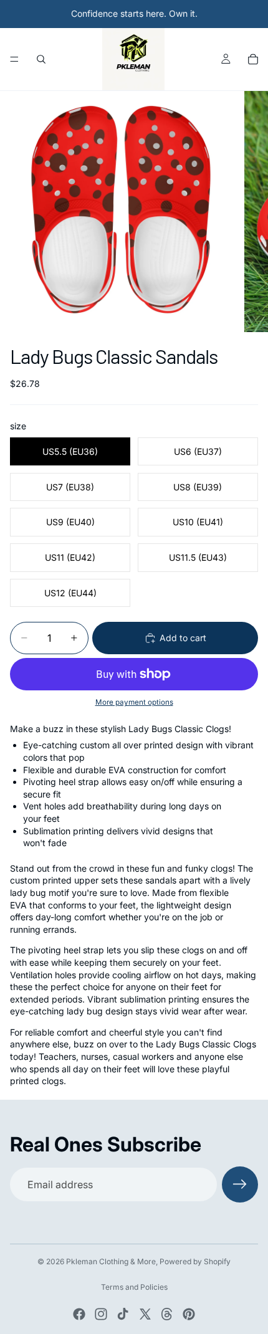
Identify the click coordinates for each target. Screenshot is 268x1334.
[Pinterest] (188, 1314)
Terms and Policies (134, 1287)
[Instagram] (100, 1314)
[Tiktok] (122, 1314)
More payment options (134, 702)
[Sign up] (240, 1184)
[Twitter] (145, 1314)
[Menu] (14, 59)
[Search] (41, 59)
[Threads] (167, 1314)
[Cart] (253, 59)
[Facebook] (79, 1314)
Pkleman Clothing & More (111, 1261)
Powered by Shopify (195, 1261)
